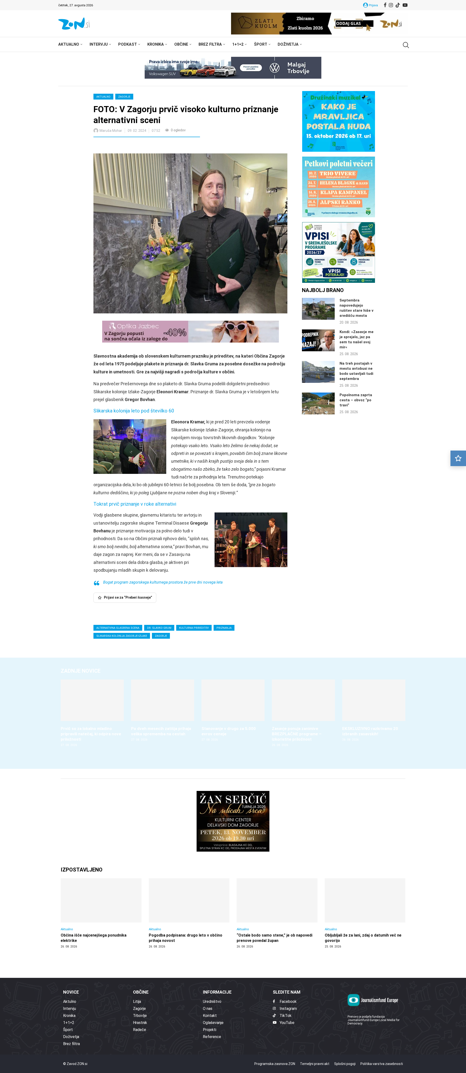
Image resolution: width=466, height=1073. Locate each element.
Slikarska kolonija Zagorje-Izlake (121, 635)
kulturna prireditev (194, 627)
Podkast (127, 44)
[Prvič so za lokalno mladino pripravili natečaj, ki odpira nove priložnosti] (92, 713)
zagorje (161, 635)
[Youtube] (405, 5)
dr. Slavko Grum (159, 627)
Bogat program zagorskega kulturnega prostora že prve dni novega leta (163, 582)
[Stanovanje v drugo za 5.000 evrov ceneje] (233, 710)
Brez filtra (210, 44)
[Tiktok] (397, 5)
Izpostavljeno (81, 870)
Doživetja (288, 44)
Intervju (99, 44)
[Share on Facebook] (119, 146)
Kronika (155, 44)
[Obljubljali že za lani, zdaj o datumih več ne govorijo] (365, 913)
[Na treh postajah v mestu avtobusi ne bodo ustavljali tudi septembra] (318, 372)
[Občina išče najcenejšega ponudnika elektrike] (101, 913)
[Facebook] (385, 5)
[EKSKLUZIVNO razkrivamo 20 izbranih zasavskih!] (373, 710)
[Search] (405, 45)
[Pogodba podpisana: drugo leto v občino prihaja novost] (189, 913)
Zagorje (124, 96)
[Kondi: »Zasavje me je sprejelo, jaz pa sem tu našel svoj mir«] (318, 340)
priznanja (224, 627)
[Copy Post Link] (129, 146)
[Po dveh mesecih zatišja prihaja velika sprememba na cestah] (162, 710)
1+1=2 (237, 44)
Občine (181, 44)
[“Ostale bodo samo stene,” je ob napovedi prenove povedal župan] (277, 913)
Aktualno (68, 44)
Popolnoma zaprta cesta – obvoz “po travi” (356, 400)
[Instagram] (391, 5)
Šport (260, 44)
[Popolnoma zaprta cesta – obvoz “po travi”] (318, 403)
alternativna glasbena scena (117, 627)
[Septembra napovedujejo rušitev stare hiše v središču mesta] (318, 309)
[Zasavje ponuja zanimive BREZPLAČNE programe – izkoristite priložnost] (303, 713)
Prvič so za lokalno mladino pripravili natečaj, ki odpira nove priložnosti (91, 734)
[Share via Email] (140, 146)
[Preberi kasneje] (458, 458)
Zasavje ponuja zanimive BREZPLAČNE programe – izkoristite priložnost (297, 734)
